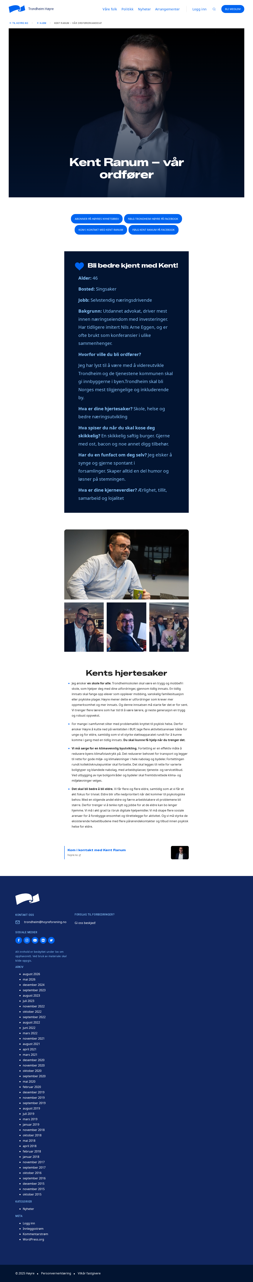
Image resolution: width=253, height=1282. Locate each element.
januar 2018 (31, 1157)
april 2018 (29, 1146)
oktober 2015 (32, 1194)
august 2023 (31, 995)
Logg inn (199, 9)
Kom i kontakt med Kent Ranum (97, 852)
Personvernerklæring (56, 1273)
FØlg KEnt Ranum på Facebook (153, 229)
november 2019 (34, 1098)
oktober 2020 (32, 1071)
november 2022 (34, 1006)
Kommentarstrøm (35, 1234)
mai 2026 (29, 979)
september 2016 (34, 1178)
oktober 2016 (32, 1173)
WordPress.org (33, 1239)
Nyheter (28, 1209)
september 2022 (34, 1017)
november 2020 (34, 1065)
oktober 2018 (32, 1135)
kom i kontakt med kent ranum (101, 229)
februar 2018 (32, 1151)
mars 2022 (30, 1033)
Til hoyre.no (20, 23)
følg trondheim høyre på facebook (153, 219)
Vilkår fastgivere (89, 1273)
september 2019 (34, 1103)
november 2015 (34, 1189)
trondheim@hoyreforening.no (45, 922)
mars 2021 (30, 1055)
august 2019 (31, 1108)
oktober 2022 (32, 1012)
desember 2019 (33, 1092)
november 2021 (34, 1038)
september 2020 (34, 1076)
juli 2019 (28, 1114)
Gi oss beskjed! (85, 923)
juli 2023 (28, 1001)
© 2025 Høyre (24, 1273)
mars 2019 (30, 1119)
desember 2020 (33, 1060)
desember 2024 (33, 985)
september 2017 (34, 1167)
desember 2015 (33, 1184)
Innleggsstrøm (33, 1229)
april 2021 (29, 1049)
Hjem (43, 23)
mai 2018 (29, 1141)
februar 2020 (32, 1087)
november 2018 (34, 1130)
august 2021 (31, 1044)
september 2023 (34, 990)
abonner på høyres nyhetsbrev (97, 219)
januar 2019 (31, 1124)
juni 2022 (29, 1028)
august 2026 (31, 974)
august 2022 (31, 1022)
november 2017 (34, 1162)
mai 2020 (29, 1081)
